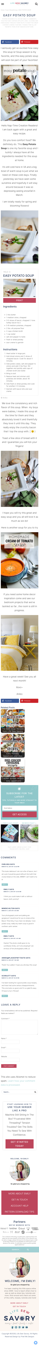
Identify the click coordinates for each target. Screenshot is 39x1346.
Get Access (19, 814)
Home (2, 10)
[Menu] (2, 4)
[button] (35, 68)
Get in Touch (19, 1199)
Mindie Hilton (8, 908)
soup (27, 849)
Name (4, 1038)
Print (19, 300)
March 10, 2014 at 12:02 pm (10, 866)
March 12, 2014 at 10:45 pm (10, 978)
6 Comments (32, 19)
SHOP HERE (29, 27)
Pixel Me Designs (27, 1336)
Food (7, 10)
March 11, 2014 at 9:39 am (10, 910)
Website (4, 1056)
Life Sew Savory (19, 4)
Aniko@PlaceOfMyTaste (13, 958)
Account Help (19, 1205)
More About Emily (19, 1193)
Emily (25, 19)
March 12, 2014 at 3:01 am (12, 938)
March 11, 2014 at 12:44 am (12, 891)
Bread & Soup (13, 10)
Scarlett (6, 976)
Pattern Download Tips (19, 1211)
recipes (22, 849)
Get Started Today (19, 1144)
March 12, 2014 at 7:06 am (10, 960)
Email (3, 1047)
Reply (5, 884)
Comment (5, 1019)
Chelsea (6, 864)
